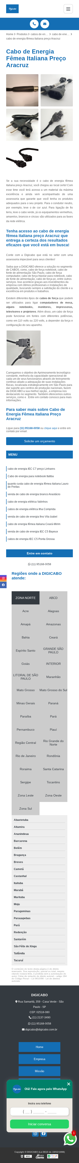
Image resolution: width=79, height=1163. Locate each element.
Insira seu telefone (39, 1103)
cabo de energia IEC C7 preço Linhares (31, 468)
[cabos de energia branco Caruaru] (22, 159)
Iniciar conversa (39, 1124)
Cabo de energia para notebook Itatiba (31, 476)
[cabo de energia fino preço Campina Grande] (22, 125)
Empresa (39, 1059)
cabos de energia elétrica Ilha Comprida (32, 509)
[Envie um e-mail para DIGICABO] (44, 24)
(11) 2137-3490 (40, 1017)
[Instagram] (35, 1133)
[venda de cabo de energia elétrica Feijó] (57, 90)
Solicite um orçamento (39, 441)
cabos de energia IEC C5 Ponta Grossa (31, 539)
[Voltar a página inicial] (12, 8)
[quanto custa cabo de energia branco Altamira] (22, 90)
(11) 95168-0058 (30, 428)
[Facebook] (43, 1133)
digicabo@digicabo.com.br (41, 1029)
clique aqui (50, 428)
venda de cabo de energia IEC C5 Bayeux (33, 531)
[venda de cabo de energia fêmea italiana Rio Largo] (57, 125)
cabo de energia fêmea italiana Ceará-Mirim (34, 524)
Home (39, 1047)
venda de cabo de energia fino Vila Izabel (32, 516)
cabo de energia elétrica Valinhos (28, 501)
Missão (39, 1071)
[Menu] (68, 8)
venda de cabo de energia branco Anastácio (34, 494)
